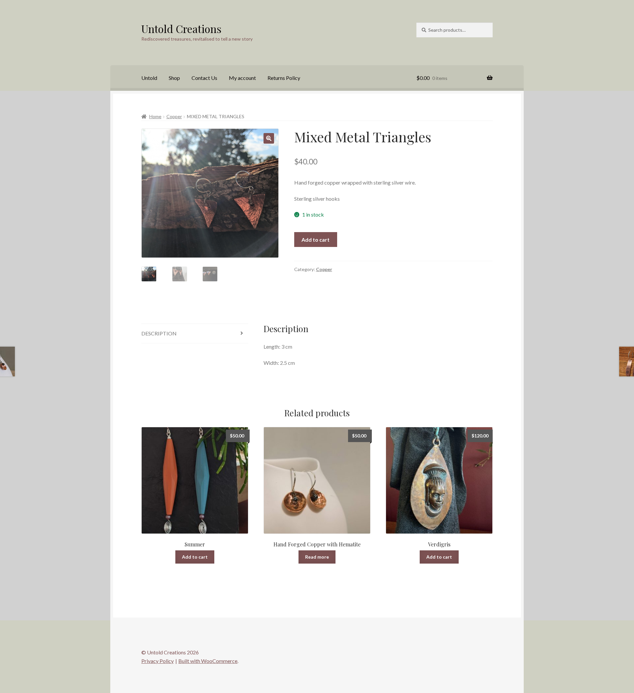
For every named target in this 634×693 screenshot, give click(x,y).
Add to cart (315, 239)
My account (242, 78)
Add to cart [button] (195, 557)
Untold (149, 78)
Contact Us (204, 78)
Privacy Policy (157, 661)
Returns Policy (283, 78)
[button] (269, 138)
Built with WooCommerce (207, 661)
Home (155, 116)
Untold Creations (181, 28)
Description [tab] (159, 333)
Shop (174, 78)
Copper (174, 116)
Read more (317, 557)
